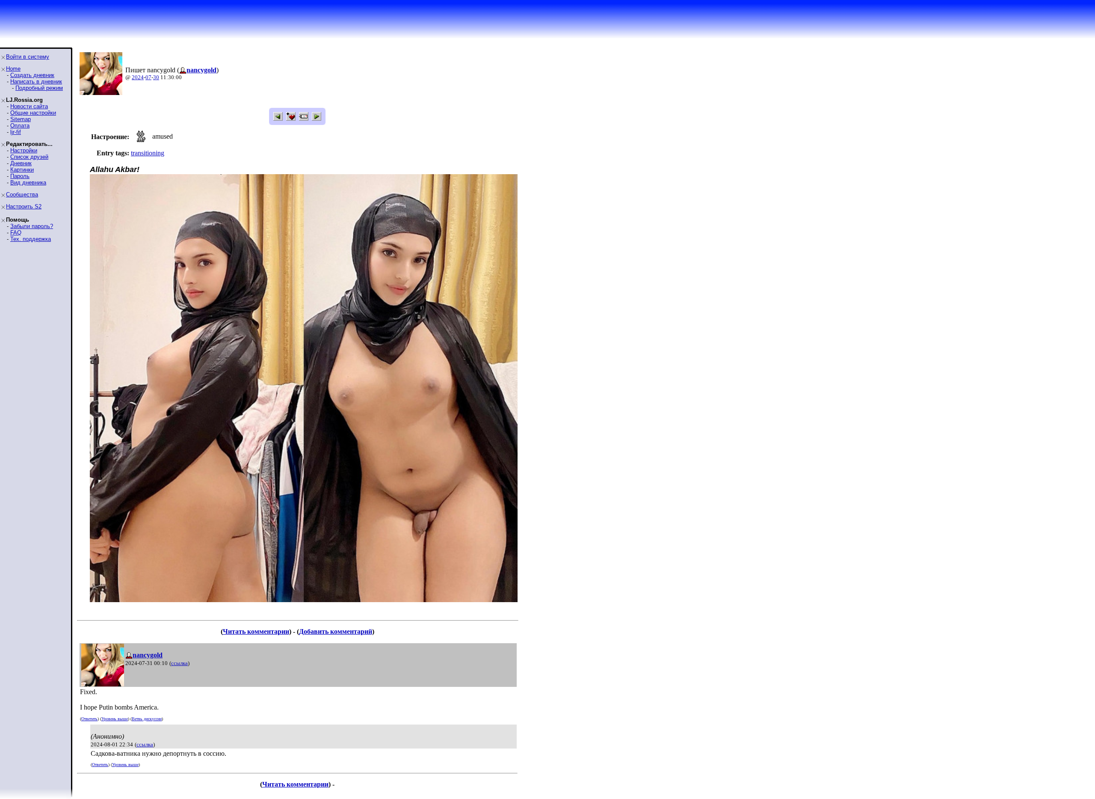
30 (156, 77)
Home (13, 68)
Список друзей (29, 157)
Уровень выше (114, 718)
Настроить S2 (23, 206)
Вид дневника (28, 182)
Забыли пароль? (31, 226)
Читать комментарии (256, 631)
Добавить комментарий (335, 631)
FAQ (15, 232)
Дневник (21, 163)
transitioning (147, 153)
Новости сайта (29, 106)
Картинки (22, 169)
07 (148, 77)
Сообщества (22, 194)
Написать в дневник (36, 81)
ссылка (179, 663)
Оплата (20, 125)
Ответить (89, 718)
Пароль (20, 176)
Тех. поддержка (30, 239)
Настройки (23, 150)
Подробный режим (39, 88)
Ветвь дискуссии (147, 718)
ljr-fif (15, 132)
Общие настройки (33, 113)
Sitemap (20, 119)
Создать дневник (32, 75)
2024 (138, 77)
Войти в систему (27, 56)
